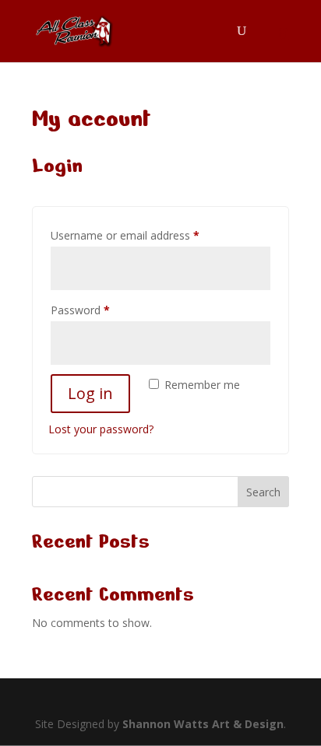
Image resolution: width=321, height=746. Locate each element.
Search (263, 492)
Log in (90, 393)
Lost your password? (100, 429)
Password (102, 309)
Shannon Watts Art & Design (203, 723)
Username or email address (147, 235)
